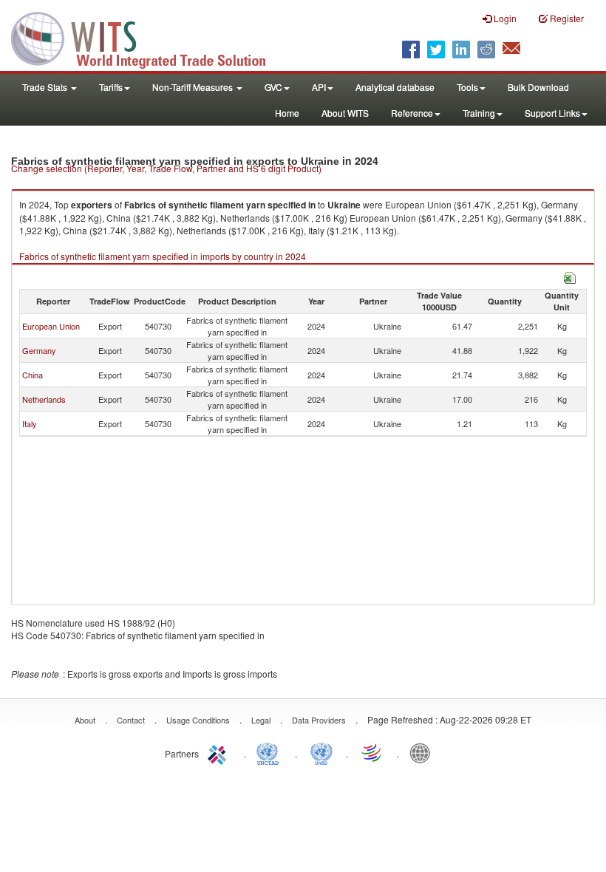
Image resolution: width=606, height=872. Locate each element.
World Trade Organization (372, 752)
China (32, 375)
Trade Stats (45, 87)
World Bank (423, 752)
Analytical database (395, 87)
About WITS (345, 112)
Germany (39, 350)
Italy (29, 423)
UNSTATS (321, 752)
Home (287, 112)
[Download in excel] (570, 276)
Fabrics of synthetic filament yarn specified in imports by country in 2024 (162, 256)
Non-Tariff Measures (193, 87)
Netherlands (44, 399)
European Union (51, 326)
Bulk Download (538, 87)
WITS (148, 37)
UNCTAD (270, 752)
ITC (219, 752)
